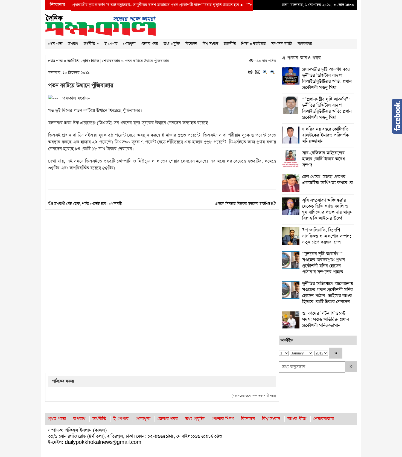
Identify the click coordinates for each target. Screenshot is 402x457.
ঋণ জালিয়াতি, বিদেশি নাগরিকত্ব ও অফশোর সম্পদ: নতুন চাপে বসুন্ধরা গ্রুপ (326, 236)
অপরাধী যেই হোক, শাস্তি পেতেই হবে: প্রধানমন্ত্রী (88, 203)
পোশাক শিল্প (223, 419)
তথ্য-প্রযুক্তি (172, 43)
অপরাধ (73, 43)
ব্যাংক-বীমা (296, 419)
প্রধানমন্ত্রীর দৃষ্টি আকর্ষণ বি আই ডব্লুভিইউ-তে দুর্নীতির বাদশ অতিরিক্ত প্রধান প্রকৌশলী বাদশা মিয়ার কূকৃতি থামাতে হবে (139, 5)
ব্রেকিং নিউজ (90, 61)
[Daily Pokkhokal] (100, 24)
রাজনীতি (230, 43)
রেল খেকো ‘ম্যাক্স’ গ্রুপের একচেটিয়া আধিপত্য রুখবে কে (327, 180)
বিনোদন (191, 43)
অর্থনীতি (89, 43)
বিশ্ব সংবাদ (210, 43)
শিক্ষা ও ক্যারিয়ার (253, 43)
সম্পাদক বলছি (281, 43)
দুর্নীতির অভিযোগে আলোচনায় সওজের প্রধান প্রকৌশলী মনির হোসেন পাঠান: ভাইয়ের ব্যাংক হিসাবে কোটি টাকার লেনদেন (327, 293)
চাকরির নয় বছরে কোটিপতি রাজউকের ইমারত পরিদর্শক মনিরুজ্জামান (325, 135)
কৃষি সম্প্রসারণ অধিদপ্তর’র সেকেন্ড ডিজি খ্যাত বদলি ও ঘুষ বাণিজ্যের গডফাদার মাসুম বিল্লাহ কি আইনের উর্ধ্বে (327, 209)
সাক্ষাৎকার (305, 43)
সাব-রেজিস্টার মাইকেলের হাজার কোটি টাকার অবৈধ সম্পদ (323, 159)
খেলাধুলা (129, 43)
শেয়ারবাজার (111, 61)
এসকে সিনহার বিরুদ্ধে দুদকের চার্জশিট (242, 203)
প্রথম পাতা (55, 43)
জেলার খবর (149, 43)
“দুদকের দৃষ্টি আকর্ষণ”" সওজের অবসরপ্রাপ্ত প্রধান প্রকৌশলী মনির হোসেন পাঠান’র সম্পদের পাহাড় (323, 263)
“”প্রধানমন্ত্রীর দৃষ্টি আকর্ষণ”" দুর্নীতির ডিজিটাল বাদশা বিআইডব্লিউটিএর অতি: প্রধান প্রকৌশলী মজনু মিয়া (327, 108)
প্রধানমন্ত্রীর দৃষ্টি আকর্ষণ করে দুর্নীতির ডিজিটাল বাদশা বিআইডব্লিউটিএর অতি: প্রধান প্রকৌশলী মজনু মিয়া (327, 78)
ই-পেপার (111, 43)
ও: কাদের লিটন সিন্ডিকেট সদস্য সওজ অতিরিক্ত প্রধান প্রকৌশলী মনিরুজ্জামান (325, 319)
